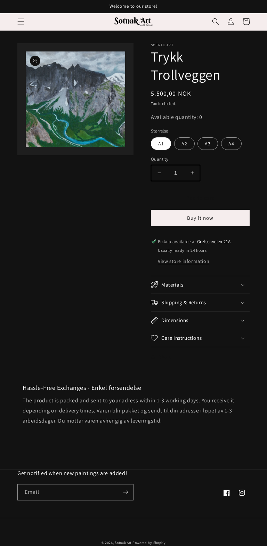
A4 (231, 143)
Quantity (159, 159)
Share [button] (165, 356)
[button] (21, 21)
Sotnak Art (123, 542)
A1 (161, 143)
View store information (183, 261)
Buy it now (200, 218)
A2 (184, 143)
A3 (208, 143)
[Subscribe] (125, 492)
